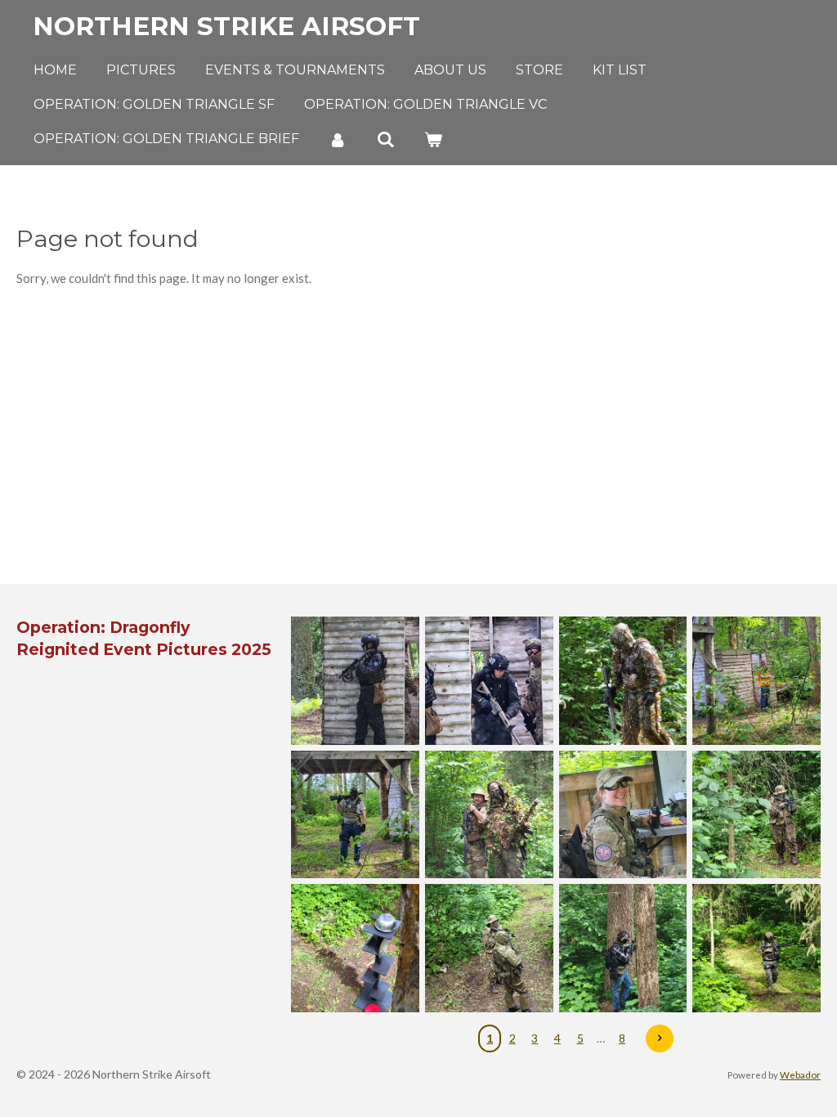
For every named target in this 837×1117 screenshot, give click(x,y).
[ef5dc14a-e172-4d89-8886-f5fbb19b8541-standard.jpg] (356, 814)
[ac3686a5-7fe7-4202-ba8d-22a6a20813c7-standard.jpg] (356, 681)
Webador (800, 1074)
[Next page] (660, 1038)
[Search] (385, 139)
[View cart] (433, 139)
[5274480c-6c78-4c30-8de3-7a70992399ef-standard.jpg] (623, 814)
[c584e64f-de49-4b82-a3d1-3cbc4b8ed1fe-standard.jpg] (489, 948)
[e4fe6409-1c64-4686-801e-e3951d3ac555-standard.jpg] (757, 681)
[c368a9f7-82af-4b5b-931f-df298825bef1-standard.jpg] (757, 814)
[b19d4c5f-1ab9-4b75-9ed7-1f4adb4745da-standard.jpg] (489, 681)
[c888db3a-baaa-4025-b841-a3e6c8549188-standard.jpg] (356, 948)
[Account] (337, 139)
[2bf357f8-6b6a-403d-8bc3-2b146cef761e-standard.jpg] (489, 814)
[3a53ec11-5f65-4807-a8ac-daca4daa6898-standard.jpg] (623, 948)
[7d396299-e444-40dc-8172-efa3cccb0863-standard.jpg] (757, 948)
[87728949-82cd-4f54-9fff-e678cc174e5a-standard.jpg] (623, 681)
